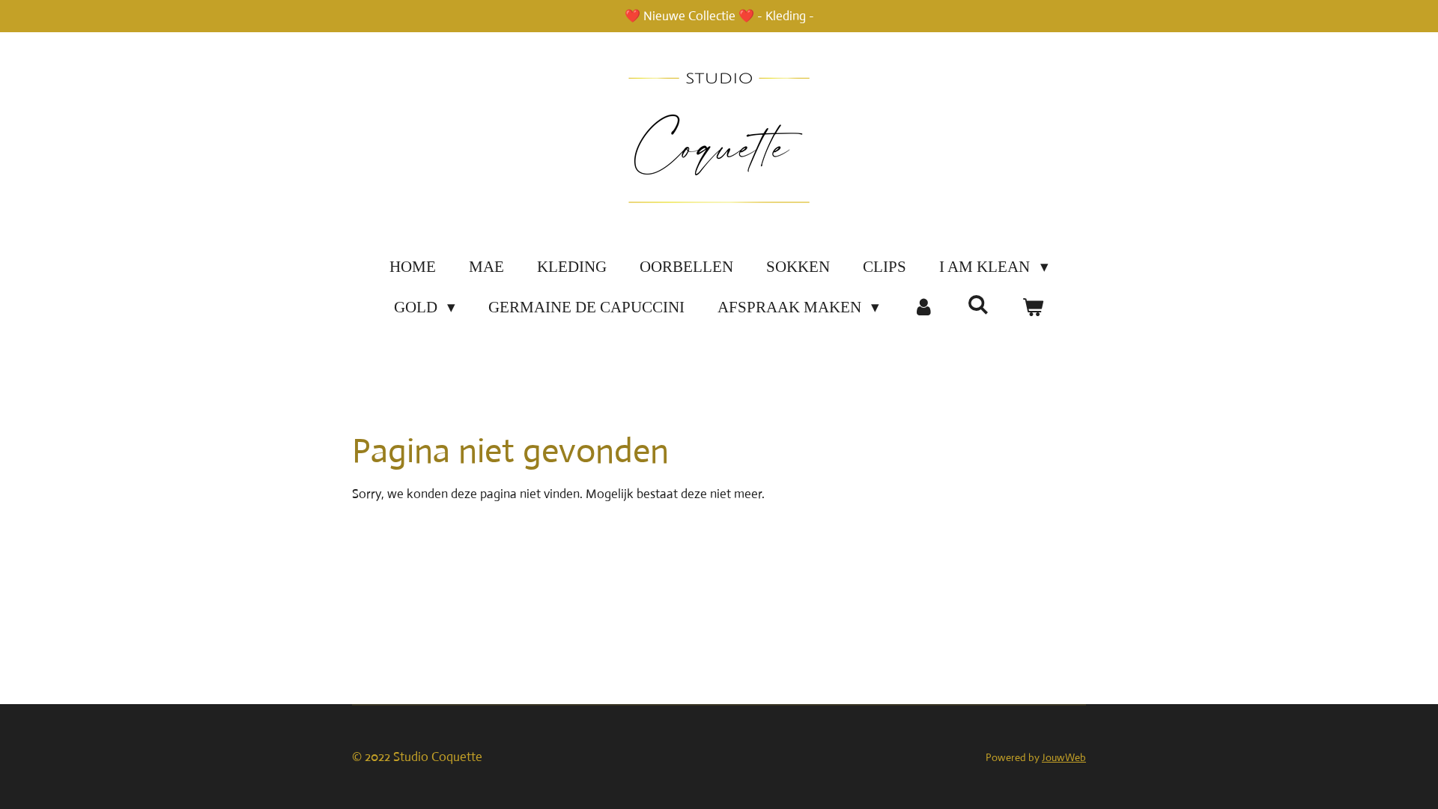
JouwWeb (1064, 757)
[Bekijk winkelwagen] (1033, 307)
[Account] (923, 307)
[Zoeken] (978, 305)
